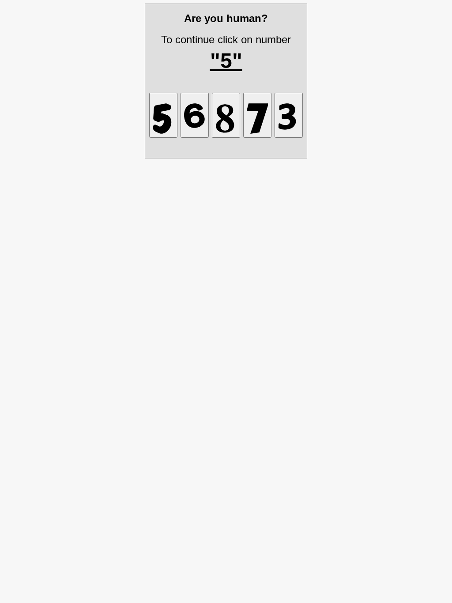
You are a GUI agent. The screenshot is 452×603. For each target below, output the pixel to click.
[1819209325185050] (226, 115)
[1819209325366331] (163, 115)
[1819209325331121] (289, 115)
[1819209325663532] (195, 115)
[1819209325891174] (257, 115)
